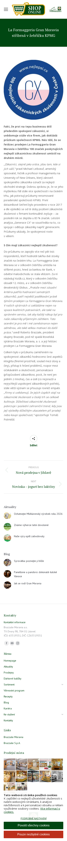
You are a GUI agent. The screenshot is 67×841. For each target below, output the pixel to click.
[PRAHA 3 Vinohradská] (10, 776)
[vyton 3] (10, 765)
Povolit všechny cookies (34, 825)
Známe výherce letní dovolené (31, 525)
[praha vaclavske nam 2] (22, 765)
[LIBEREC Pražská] (10, 788)
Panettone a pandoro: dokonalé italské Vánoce (35, 574)
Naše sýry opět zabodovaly (29, 536)
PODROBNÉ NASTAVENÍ (34, 818)
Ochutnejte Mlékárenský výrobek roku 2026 (38, 513)
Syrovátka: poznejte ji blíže (29, 561)
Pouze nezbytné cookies (33, 834)
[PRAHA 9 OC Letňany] (22, 776)
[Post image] (7, 515)
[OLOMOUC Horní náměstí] (57, 765)
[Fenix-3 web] (45, 765)
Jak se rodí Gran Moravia (27, 583)
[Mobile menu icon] (6, 9)
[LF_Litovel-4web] (33, 765)
